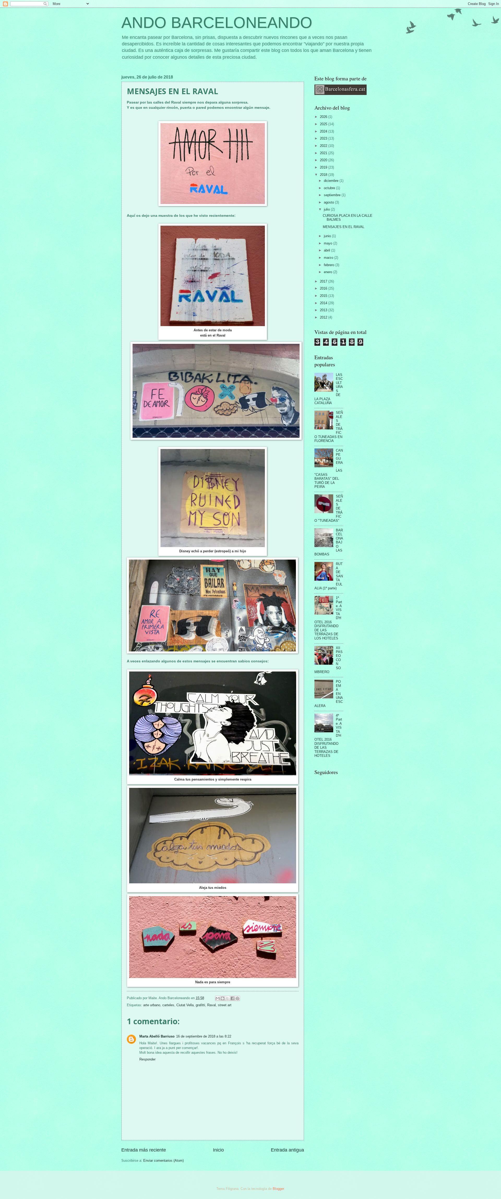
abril (327, 250)
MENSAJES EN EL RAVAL (343, 227)
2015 (324, 296)
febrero (329, 265)
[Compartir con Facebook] (232, 998)
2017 (324, 281)
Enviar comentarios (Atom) (163, 1160)
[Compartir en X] (227, 998)
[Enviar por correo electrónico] (217, 998)
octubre (330, 188)
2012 (324, 317)
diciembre (331, 181)
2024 (324, 131)
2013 (324, 310)
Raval (211, 1005)
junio (328, 236)
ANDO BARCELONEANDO (216, 22)
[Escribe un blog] (222, 998)
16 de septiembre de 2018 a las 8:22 (203, 1036)
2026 (324, 117)
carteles (168, 1005)
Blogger (278, 1189)
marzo (329, 258)
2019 (324, 167)
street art (224, 1005)
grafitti (200, 1005)
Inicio (218, 1150)
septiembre (333, 195)
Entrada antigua (287, 1150)
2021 (324, 153)
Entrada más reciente (143, 1150)
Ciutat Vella (185, 1005)
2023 (324, 138)
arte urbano (151, 1005)
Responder (147, 1059)
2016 (324, 288)
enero (328, 272)
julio (327, 209)
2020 (324, 160)
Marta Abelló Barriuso (157, 1036)
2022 (324, 146)
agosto (329, 202)
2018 (324, 175)
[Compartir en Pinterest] (237, 998)
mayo (328, 243)
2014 (324, 303)
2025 (324, 124)
